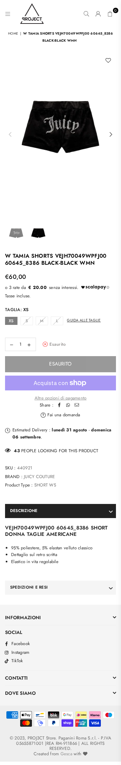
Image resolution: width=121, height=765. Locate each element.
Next (111, 135)
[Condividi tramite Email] (77, 405)
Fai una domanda (63, 415)
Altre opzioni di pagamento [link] (61, 398)
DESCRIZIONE (24, 511)
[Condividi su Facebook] (59, 405)
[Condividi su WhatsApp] (68, 405)
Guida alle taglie (83, 320)
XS (11, 321)
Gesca (66, 754)
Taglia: (17, 309)
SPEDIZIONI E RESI (29, 587)
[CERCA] (86, 14)
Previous (10, 135)
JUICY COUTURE (39, 476)
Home (13, 33)
